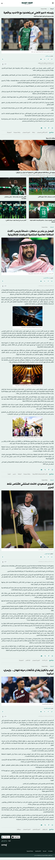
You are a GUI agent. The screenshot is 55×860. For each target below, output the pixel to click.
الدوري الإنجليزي (36, 829)
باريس (14, 474)
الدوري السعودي (26, 132)
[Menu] (53, 3)
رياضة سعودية (44, 8)
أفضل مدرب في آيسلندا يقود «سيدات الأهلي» (16, 220)
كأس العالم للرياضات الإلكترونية (40, 474)
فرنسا (9, 474)
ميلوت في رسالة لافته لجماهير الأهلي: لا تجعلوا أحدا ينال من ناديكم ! (35, 172)
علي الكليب (47, 56)
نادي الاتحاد (44, 660)
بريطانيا (19, 829)
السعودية (9, 132)
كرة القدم (28, 660)
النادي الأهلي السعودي (42, 132)
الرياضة (52, 8)
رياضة (33, 132)
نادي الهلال (44, 829)
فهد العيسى (47, 553)
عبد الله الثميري (46, 278)
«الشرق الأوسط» (47, 708)
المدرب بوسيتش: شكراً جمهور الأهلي (46, 196)
